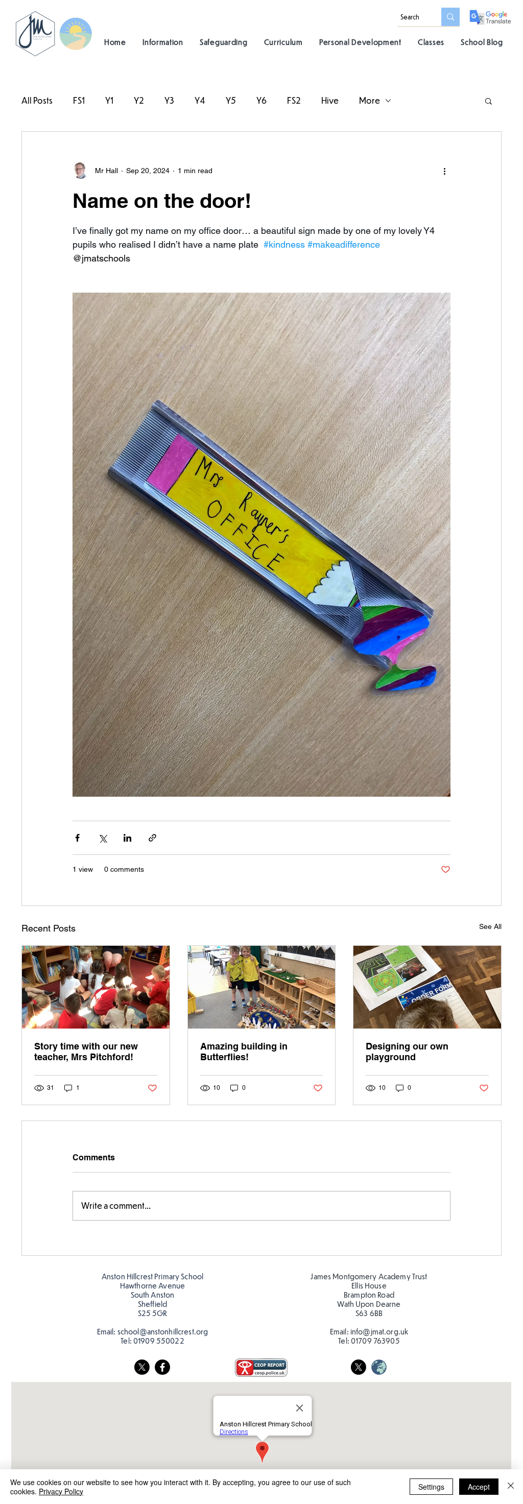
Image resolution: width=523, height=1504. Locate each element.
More (369, 100)
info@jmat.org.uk (379, 1331)
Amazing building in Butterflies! (244, 1051)
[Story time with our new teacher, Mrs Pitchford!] (96, 987)
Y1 (109, 100)
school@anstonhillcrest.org (162, 1331)
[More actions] (444, 170)
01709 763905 (375, 1340)
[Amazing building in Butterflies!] (262, 987)
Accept (479, 1487)
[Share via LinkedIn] (127, 838)
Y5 (231, 100)
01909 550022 (158, 1340)
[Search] (450, 17)
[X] (142, 1367)
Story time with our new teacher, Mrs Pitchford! (86, 1051)
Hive (330, 100)
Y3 (169, 100)
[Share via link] (152, 838)
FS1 (79, 100)
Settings (431, 1487)
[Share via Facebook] (77, 838)
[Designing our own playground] (427, 987)
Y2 (139, 100)
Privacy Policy (61, 1491)
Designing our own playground (407, 1051)
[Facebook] (162, 1367)
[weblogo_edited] (379, 1367)
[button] (163, 42)
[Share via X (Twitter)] (102, 838)
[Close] (511, 1486)
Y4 (200, 100)
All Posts (37, 100)
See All (490, 926)
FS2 (294, 100)
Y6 (261, 100)
